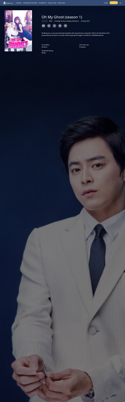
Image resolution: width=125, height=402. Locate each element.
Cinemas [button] (19, 3)
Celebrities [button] (42, 3)
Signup (113, 3)
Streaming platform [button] (30, 3)
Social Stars (52, 3)
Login (106, 3)
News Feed (61, 3)
